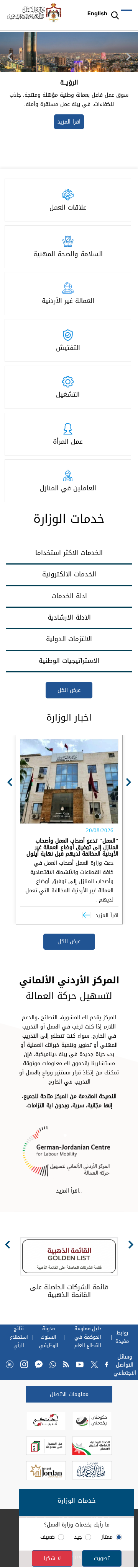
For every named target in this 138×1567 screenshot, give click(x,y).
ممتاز (107, 1537)
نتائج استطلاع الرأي (19, 1337)
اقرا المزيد (60, 134)
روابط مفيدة (122, 1337)
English (97, 13)
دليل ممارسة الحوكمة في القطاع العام (88, 1337)
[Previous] (9, 56)
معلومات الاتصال (69, 1394)
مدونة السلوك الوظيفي (48, 1337)
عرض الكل (69, 690)
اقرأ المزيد (106, 915)
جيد (78, 1537)
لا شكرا (52, 1558)
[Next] (128, 56)
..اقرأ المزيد (69, 1191)
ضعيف (47, 1537)
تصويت (102, 1558)
